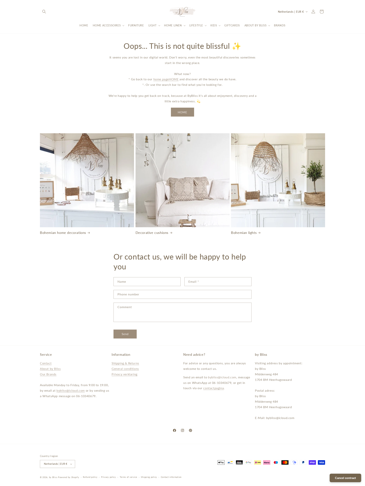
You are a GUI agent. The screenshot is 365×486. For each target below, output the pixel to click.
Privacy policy (108, 477)
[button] (44, 11)
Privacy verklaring (124, 374)
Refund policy (90, 477)
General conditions (125, 368)
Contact (46, 363)
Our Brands (48, 374)
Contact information (171, 477)
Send (125, 334)
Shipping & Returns (125, 363)
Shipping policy (149, 477)
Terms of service (128, 477)
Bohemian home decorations (63, 232)
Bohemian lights (244, 232)
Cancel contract (345, 478)
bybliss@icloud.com (70, 390)
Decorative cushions (152, 232)
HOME (174, 79)
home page (161, 79)
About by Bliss (50, 368)
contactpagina (213, 388)
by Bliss (53, 477)
